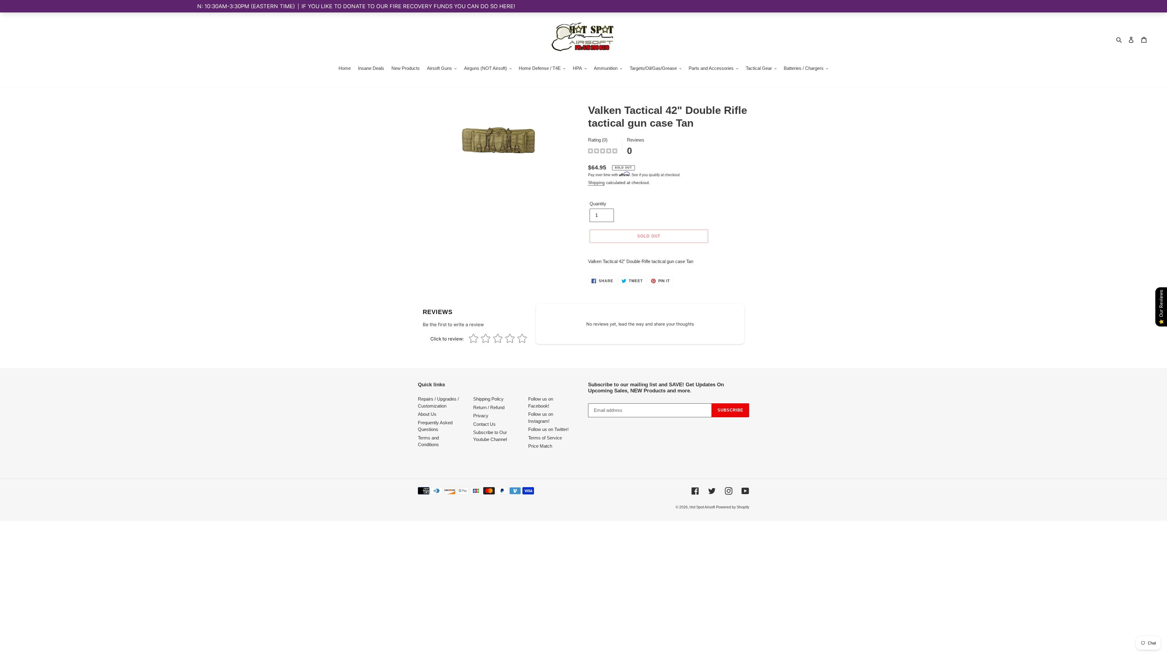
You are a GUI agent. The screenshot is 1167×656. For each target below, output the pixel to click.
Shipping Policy (488, 398)
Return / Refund (488, 407)
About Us (427, 414)
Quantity (598, 203)
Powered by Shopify (732, 507)
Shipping (596, 182)
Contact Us (484, 424)
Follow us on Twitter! (548, 429)
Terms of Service (545, 437)
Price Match (540, 446)
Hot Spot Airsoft (702, 507)
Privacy (480, 415)
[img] (602, 152)
